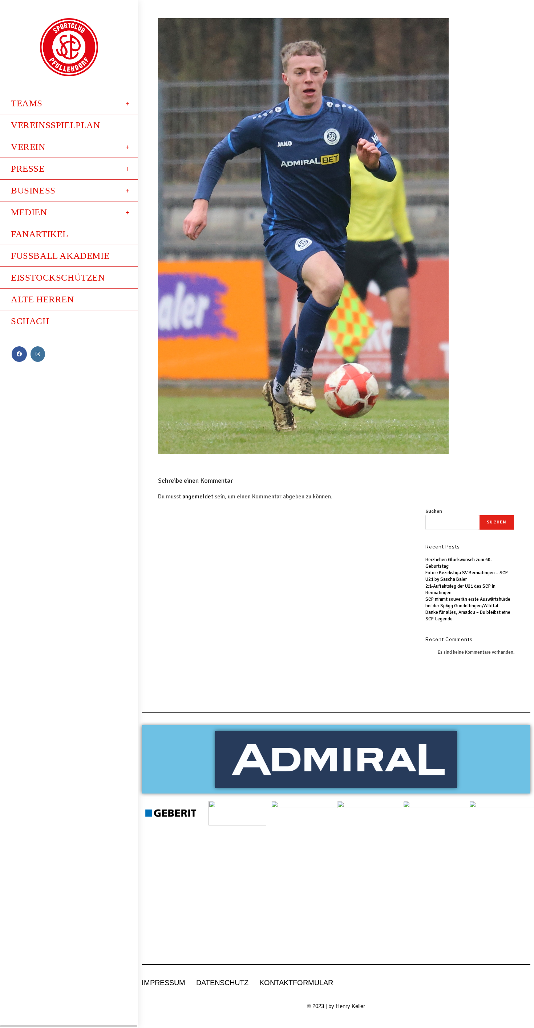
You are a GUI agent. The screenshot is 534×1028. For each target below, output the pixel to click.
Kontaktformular (296, 983)
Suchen (433, 511)
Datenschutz (222, 983)
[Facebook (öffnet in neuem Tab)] (19, 354)
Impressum (163, 983)
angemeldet (197, 496)
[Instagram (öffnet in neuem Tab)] (38, 354)
